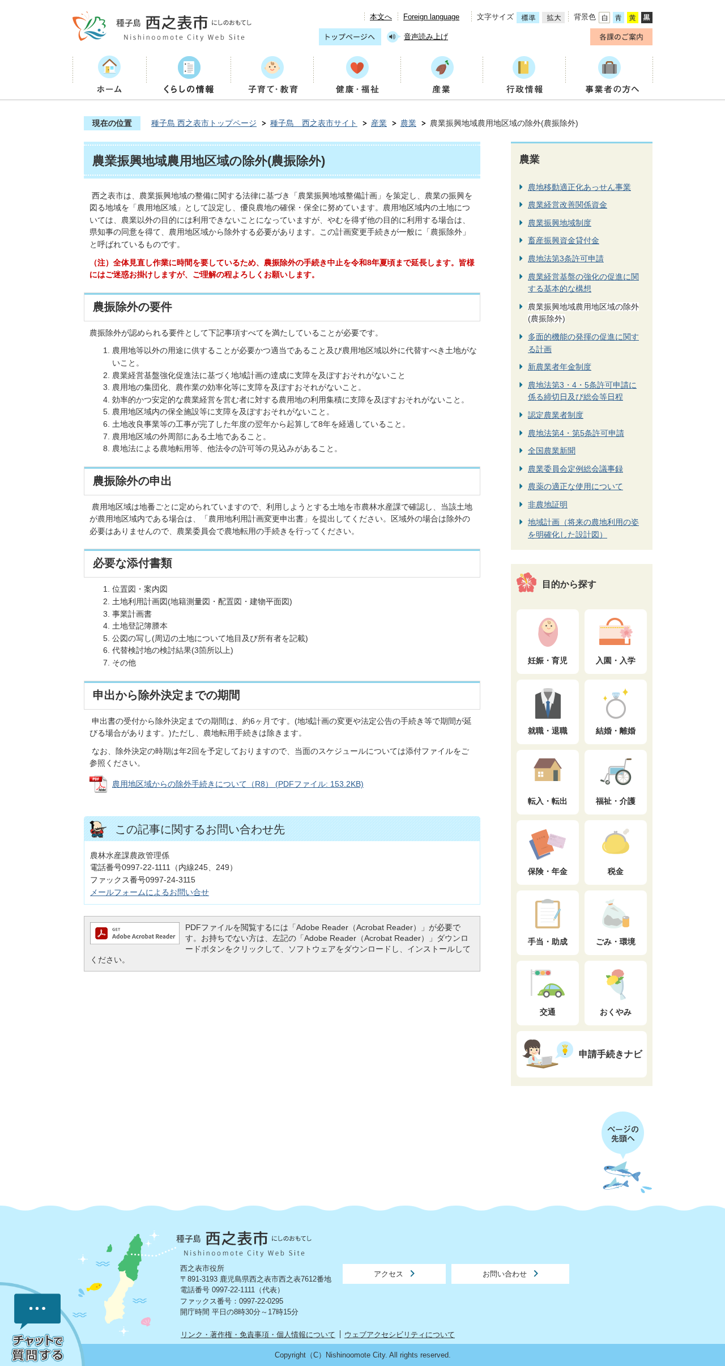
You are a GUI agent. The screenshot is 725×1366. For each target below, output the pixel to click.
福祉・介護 (616, 800)
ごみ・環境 (616, 941)
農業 (408, 123)
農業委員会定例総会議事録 (575, 468)
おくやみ (616, 1011)
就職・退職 (548, 730)
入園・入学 (616, 660)
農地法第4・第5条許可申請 (576, 433)
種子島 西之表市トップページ (204, 123)
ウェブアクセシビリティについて (399, 1334)
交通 (548, 1011)
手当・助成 (548, 941)
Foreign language (431, 16)
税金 (616, 871)
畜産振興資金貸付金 (563, 240)
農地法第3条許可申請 (566, 258)
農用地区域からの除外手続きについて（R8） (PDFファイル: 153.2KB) (238, 783)
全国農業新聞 (551, 450)
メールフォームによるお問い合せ (149, 892)
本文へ (381, 16)
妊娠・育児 (548, 660)
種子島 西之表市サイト (313, 123)
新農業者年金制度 (559, 366)
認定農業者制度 (555, 414)
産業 (379, 123)
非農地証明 (548, 504)
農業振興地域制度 (559, 222)
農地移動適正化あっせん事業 (579, 187)
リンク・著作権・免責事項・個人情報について (258, 1334)
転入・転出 (548, 800)
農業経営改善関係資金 (567, 204)
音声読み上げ (426, 36)
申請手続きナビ (610, 1054)
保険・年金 (548, 871)
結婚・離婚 (616, 730)
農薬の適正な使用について (575, 486)
